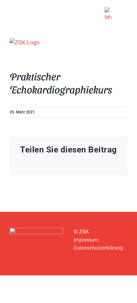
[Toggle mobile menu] (124, 42)
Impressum (86, 240)
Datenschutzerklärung (98, 248)
